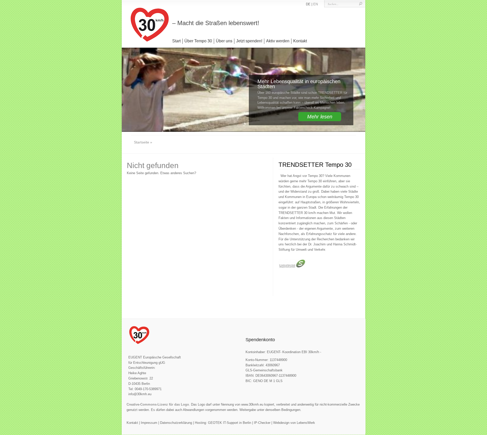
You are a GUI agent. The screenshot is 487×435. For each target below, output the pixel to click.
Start (176, 41)
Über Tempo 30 (198, 41)
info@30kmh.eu (139, 394)
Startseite (141, 142)
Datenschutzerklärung (176, 423)
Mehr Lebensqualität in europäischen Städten (298, 84)
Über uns (224, 41)
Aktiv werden (277, 41)
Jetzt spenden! (249, 41)
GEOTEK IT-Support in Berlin (229, 423)
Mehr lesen (319, 116)
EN (315, 4)
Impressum (149, 423)
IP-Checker (262, 423)
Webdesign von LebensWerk (294, 423)
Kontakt (300, 41)
